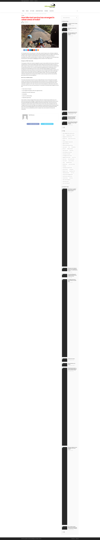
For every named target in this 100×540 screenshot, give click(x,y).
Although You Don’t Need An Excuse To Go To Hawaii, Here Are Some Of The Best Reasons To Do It (72, 269)
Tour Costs (72, 172)
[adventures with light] (50, 5)
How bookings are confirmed (67, 152)
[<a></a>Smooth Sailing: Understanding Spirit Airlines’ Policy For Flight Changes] (64, 123)
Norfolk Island (65, 164)
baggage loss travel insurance (67, 136)
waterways (71, 177)
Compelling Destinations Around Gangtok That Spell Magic (72, 280)
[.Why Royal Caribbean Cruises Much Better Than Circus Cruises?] (64, 71)
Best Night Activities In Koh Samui (72, 29)
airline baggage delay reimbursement (69, 133)
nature (64, 162)
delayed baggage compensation (68, 141)
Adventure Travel (39, 10)
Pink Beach (64, 165)
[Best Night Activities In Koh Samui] (64, 29)
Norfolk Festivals (69, 162)
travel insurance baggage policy (68, 174)
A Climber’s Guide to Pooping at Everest (72, 24)
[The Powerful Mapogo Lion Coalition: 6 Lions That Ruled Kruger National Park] (64, 275)
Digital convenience (66, 143)
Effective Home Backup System (68, 145)
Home (23, 10)
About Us (36, 0)
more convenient (71, 160)
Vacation (51, 10)
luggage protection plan (66, 157)
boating (64, 140)
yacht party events (66, 181)
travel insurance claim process (67, 176)
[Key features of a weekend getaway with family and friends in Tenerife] (64, 228)
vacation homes (65, 177)
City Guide (32, 10)
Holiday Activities (70, 148)
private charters (65, 169)
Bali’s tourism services (72, 138)
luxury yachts (65, 160)
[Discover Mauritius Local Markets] (64, 364)
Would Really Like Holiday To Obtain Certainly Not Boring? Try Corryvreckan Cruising (72, 369)
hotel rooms (71, 150)
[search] (77, 11)
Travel (27, 10)
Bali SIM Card (65, 138)
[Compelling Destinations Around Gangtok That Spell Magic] (64, 318)
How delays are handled (66, 153)
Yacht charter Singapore (66, 179)
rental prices (71, 169)
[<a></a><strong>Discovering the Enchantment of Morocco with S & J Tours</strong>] (64, 113)
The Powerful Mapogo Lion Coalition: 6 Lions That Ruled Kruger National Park (72, 275)
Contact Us (31, 0)
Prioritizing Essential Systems (67, 167)
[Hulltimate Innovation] (64, 360)
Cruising (46, 10)
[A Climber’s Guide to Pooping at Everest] (64, 25)
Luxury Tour (74, 157)
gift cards (64, 148)
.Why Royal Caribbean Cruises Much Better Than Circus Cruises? (72, 33)
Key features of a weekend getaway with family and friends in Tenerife (72, 190)
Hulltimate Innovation (71, 358)
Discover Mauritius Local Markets (71, 364)
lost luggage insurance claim (67, 155)
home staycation (65, 150)
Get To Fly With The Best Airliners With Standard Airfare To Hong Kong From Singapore (72, 527)
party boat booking (72, 164)
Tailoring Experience (66, 172)
